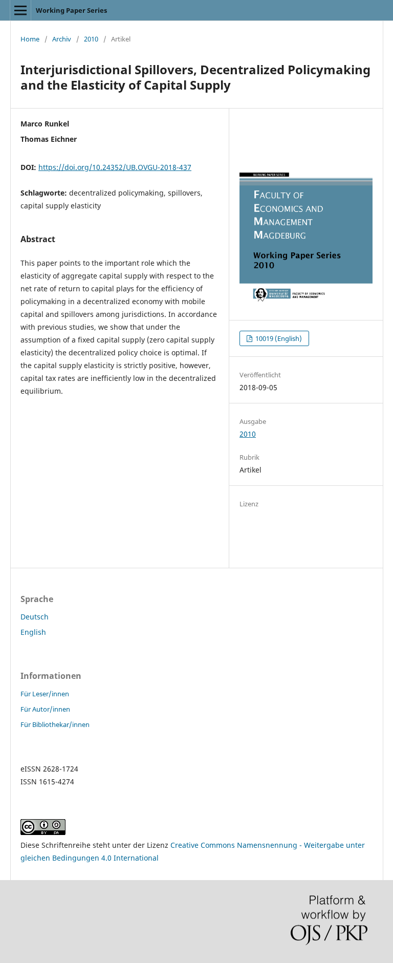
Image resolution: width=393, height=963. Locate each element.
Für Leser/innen (44, 693)
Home (29, 39)
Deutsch (34, 617)
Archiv (61, 39)
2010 (91, 39)
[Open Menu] (20, 10)
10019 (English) (278, 338)
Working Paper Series (71, 10)
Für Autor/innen (45, 709)
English (33, 632)
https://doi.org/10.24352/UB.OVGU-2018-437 (114, 167)
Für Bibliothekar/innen (55, 724)
